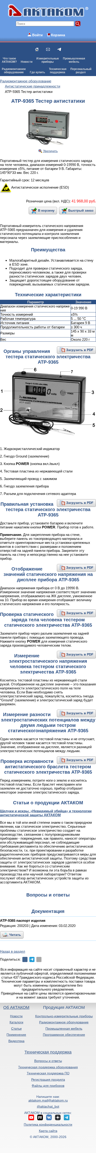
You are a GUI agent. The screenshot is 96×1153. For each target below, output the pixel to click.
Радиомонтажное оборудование (64, 1022)
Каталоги (16, 1022)
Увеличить (50, 151)
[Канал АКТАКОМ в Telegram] (66, 1117)
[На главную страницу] (36, 49)
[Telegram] (31, 959)
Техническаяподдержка (57, 70)
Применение (16, 1034)
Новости (26, 61)
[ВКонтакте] (24, 959)
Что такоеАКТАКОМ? (9, 60)
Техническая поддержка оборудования (48, 1067)
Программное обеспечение (64, 1034)
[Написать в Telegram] (59, 49)
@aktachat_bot (48, 1106)
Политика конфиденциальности (48, 1124)
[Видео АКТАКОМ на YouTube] (31, 1117)
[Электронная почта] (38, 959)
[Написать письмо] (48, 49)
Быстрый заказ (80, 210)
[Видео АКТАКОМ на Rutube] (40, 1117)
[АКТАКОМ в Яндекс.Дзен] (58, 1117)
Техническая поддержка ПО (48, 1073)
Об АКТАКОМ (16, 1007)
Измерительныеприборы (47, 60)
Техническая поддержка (48, 1052)
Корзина (58, 35)
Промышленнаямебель (74, 60)
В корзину (46, 210)
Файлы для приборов (48, 1085)
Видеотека (16, 1041)
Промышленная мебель (63, 1028)
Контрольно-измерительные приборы (64, 1016)
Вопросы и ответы (48, 1061)
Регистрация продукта (48, 1079)
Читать (15, 935)
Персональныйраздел (80, 70)
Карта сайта (48, 1131)
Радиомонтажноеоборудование (14, 70)
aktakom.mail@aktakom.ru (48, 1100)
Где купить (37, 72)
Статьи (16, 1028)
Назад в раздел (12, 951)
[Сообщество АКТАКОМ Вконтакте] (49, 1117)
